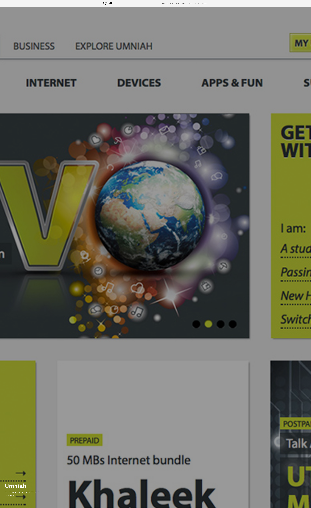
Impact (178, 3)
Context (197, 3)
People (190, 3)
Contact (204, 3)
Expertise (170, 3)
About (184, 3)
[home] (108, 3)
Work (163, 3)
